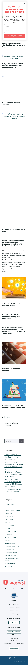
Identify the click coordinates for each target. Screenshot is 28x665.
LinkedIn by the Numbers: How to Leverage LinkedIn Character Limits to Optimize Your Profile (13, 330)
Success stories (10, 555)
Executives (8, 519)
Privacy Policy (5, 658)
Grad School (8, 522)
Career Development (12, 510)
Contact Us (14, 639)
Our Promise (14, 605)
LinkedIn (7, 540)
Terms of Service (14, 658)
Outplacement (9, 543)
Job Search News (10, 531)
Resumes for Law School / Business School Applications (14, 406)
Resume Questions (11, 546)
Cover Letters (9, 516)
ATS (5, 507)
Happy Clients (14, 611)
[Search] (21, 441)
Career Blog (14, 614)
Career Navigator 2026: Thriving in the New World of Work (13, 45)
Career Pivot (9, 513)
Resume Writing (10, 552)
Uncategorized (9, 563)
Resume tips (9, 549)
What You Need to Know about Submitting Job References (12, 316)
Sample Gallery (14, 608)
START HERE (14, 623)
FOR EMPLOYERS (14, 632)
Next (8, 417)
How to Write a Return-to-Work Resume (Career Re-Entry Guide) (13, 474)
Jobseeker (8, 534)
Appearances (9, 504)
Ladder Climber (10, 537)
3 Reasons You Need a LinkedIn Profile (11, 304)
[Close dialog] (24, 3)
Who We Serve (9, 566)
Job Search (8, 528)
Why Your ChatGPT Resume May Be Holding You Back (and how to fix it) (13, 65)
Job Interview (9, 525)
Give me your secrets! (14, 36)
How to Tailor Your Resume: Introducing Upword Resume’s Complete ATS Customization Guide (13, 243)
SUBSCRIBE (14, 648)
